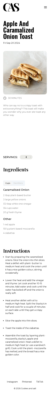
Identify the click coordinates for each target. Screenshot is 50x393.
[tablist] (14, 183)
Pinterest (27, 382)
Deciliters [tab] (18, 183)
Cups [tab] (7, 183)
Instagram (12, 382)
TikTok (39, 382)
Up (30, 157)
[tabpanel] (25, 212)
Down (21, 157)
